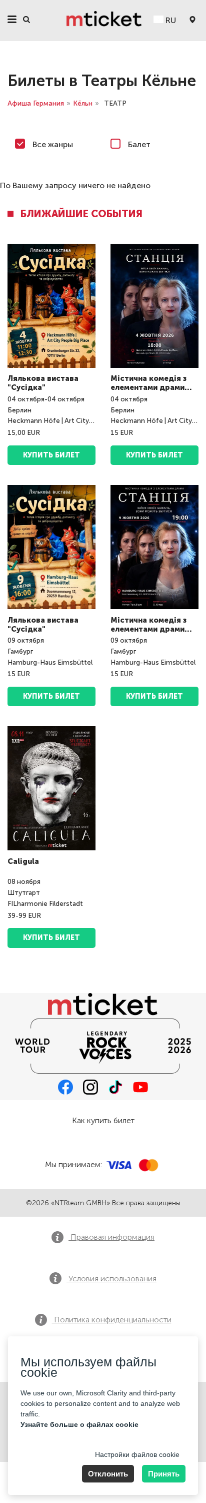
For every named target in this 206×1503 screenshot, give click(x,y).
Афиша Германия (36, 103)
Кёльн (82, 103)
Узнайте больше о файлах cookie (79, 1424)
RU (170, 20)
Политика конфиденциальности (112, 1319)
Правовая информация (111, 1237)
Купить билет (154, 455)
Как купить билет (103, 1120)
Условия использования (111, 1278)
